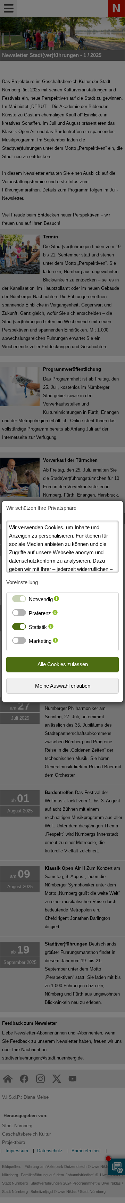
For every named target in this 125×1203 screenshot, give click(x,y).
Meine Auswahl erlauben (62, 686)
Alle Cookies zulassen (63, 664)
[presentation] (56, 600)
